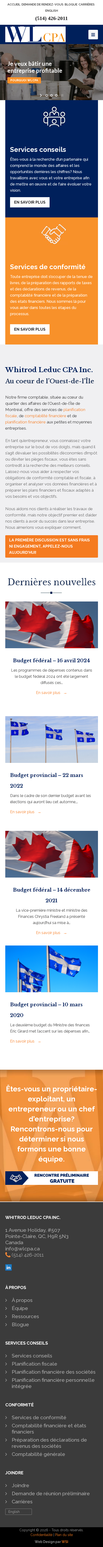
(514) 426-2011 (51, 18)
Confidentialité (41, 1535)
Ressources (25, 1316)
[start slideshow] (41, 95)
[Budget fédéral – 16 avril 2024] (51, 645)
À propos (22, 1300)
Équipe (20, 1308)
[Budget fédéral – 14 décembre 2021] (51, 874)
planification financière (25, 422)
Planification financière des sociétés (54, 1372)
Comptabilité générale (38, 1454)
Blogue (20, 1324)
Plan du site (64, 1535)
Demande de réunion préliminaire (51, 1493)
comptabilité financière (45, 415)
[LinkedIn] (8, 1269)
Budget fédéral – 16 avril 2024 (51, 660)
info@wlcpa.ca (22, 1249)
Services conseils (32, 1356)
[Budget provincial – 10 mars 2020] (51, 989)
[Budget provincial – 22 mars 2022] (51, 759)
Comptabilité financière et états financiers (49, 1429)
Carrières (22, 1502)
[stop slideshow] (62, 95)
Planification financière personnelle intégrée (53, 1383)
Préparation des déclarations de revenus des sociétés (49, 1443)
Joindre (20, 1485)
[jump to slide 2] (51, 95)
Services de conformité (39, 1417)
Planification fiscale (34, 1364)
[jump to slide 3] (56, 95)
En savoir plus (30, 202)
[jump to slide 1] (46, 95)
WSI (65, 1542)
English (51, 10)
